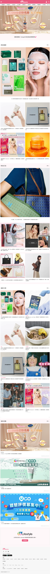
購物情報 (39, 4)
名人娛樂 (18, 4)
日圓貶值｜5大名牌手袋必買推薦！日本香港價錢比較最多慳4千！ (12, 280)
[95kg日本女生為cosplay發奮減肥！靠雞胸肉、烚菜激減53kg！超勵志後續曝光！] (37, 364)
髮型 (1, 346)
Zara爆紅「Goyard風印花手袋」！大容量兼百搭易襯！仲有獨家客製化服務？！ (25, 219)
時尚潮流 (8, 4)
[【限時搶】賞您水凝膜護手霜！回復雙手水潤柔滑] (25, 20)
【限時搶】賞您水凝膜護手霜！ (6, 488)
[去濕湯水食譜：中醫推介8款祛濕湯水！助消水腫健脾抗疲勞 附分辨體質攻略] (37, 333)
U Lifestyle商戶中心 (9, 568)
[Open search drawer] (49, 2)
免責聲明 (15, 568)
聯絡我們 (26, 568)
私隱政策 (22, 568)
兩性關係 (33, 4)
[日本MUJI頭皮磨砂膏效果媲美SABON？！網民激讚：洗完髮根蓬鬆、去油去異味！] (12, 333)
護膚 (1, 315)
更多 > (48, 165)
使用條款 (18, 568)
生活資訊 (27, 315)
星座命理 (29, 4)
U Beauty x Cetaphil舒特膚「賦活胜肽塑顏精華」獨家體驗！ (11, 453)
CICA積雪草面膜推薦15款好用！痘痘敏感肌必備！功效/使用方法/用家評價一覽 (25, 98)
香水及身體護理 (3, 377)
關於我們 (4, 568)
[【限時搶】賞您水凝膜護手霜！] (25, 472)
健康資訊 (24, 4)
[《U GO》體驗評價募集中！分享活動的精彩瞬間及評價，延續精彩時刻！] (25, 507)
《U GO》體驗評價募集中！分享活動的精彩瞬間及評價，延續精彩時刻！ (13, 523)
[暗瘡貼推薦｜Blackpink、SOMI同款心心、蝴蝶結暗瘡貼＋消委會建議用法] (37, 395)
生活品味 (13, 4)
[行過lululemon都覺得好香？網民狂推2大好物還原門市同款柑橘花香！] (12, 364)
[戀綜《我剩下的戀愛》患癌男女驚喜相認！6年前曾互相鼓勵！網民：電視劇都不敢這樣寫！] (12, 395)
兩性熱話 (2, 408)
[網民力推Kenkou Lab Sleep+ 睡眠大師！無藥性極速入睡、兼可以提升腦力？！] (37, 302)
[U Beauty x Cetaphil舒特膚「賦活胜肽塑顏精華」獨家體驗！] (25, 437)
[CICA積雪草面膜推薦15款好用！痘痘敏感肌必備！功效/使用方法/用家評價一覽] (12, 302)
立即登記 (25, 540)
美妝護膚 (3, 4)
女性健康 (27, 346)
